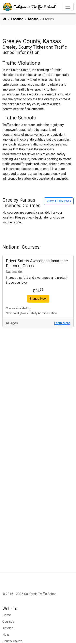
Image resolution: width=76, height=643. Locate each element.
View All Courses (59, 201)
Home (6, 615)
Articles (7, 628)
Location (17, 19)
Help (5, 634)
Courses (8, 621)
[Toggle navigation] (68, 7)
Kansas (33, 19)
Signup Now (38, 299)
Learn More (62, 323)
